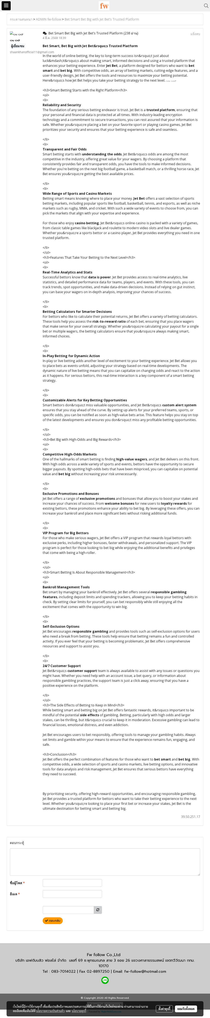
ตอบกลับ (54, 921)
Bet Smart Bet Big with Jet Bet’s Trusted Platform (102, 19)
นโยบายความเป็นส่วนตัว (50, 1011)
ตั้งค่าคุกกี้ (164, 1009)
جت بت (171, 80)
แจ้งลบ (195, 34)
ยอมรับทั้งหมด (186, 1009)
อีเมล (15, 894)
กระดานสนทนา (21, 19)
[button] (205, 5)
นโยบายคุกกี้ (79, 1011)
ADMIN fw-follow (48, 19)
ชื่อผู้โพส (17, 883)
